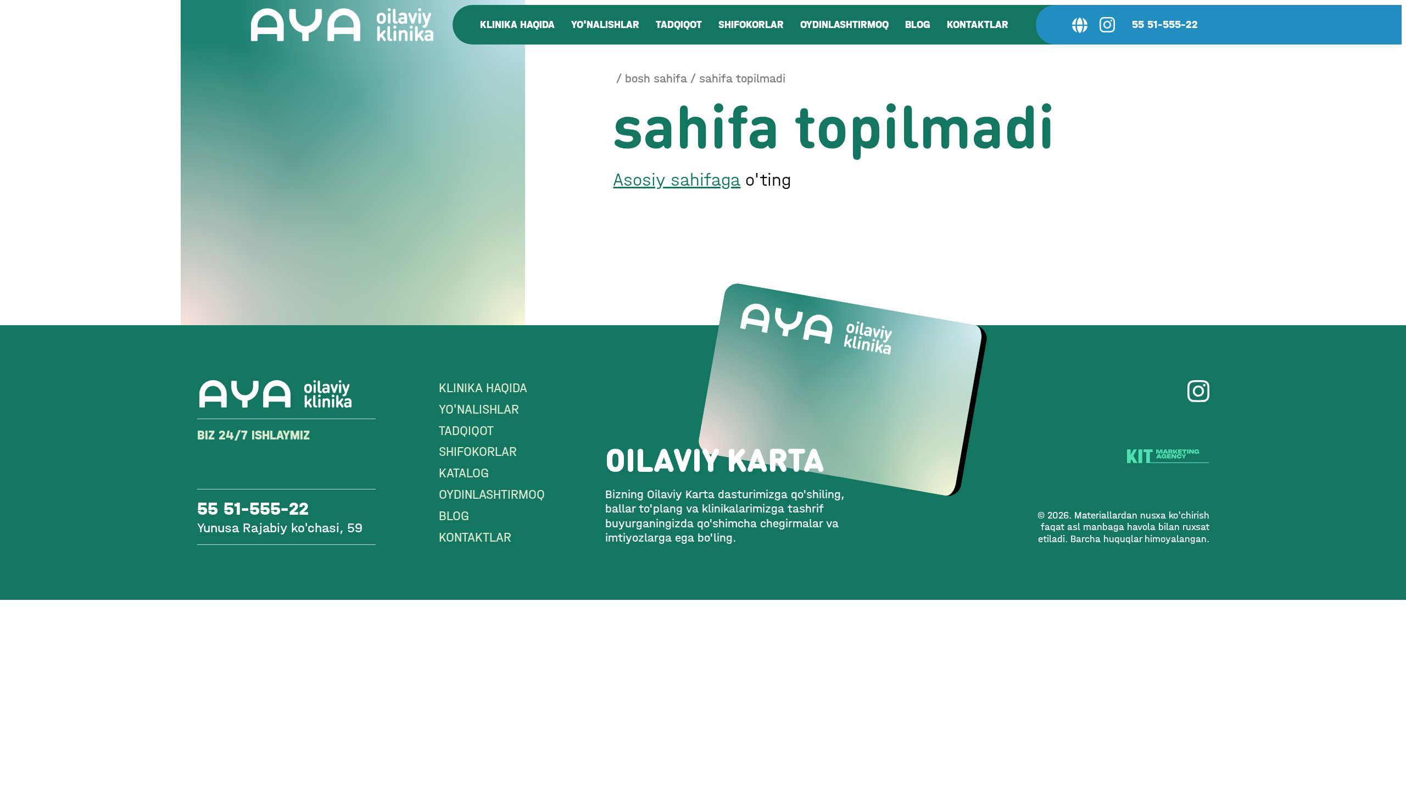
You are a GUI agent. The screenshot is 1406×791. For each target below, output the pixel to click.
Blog (917, 24)
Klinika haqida (517, 24)
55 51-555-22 (1165, 24)
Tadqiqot (679, 24)
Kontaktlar (977, 24)
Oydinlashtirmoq (844, 24)
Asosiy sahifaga (676, 179)
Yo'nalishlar (605, 24)
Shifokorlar (751, 24)
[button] (1079, 24)
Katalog (464, 473)
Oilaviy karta (714, 459)
